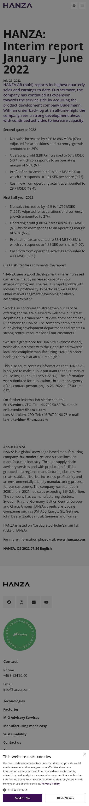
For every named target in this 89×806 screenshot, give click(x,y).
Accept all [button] (22, 798)
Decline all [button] (65, 798)
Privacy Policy (51, 783)
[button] (44, 789)
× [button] (84, 754)
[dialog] (44, 778)
